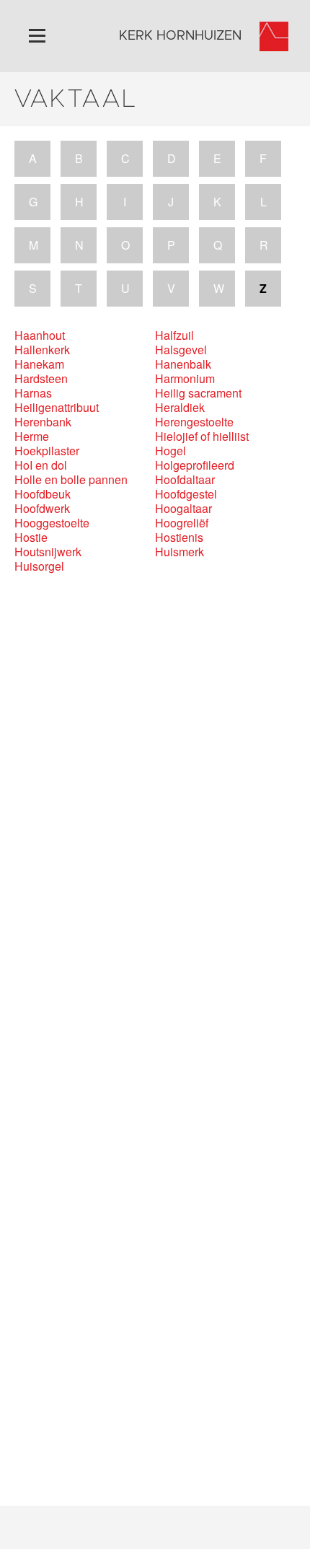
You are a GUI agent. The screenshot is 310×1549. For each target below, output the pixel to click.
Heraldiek (180, 407)
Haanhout (39, 335)
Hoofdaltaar (185, 480)
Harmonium (185, 379)
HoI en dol (40, 465)
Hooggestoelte (51, 523)
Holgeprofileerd (194, 465)
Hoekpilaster (46, 451)
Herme (31, 436)
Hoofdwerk (42, 508)
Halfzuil (174, 335)
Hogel (170, 451)
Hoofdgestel (186, 494)
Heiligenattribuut (56, 407)
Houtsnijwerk (47, 552)
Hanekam (39, 364)
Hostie (31, 537)
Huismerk (179, 552)
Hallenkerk (42, 350)
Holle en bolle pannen (71, 480)
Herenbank (42, 422)
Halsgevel (181, 350)
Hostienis (179, 537)
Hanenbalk (183, 364)
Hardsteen (41, 379)
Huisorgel (39, 566)
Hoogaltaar (183, 508)
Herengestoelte (194, 422)
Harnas (33, 393)
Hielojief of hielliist (202, 436)
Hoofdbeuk (42, 494)
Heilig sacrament (198, 393)
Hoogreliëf (181, 523)
